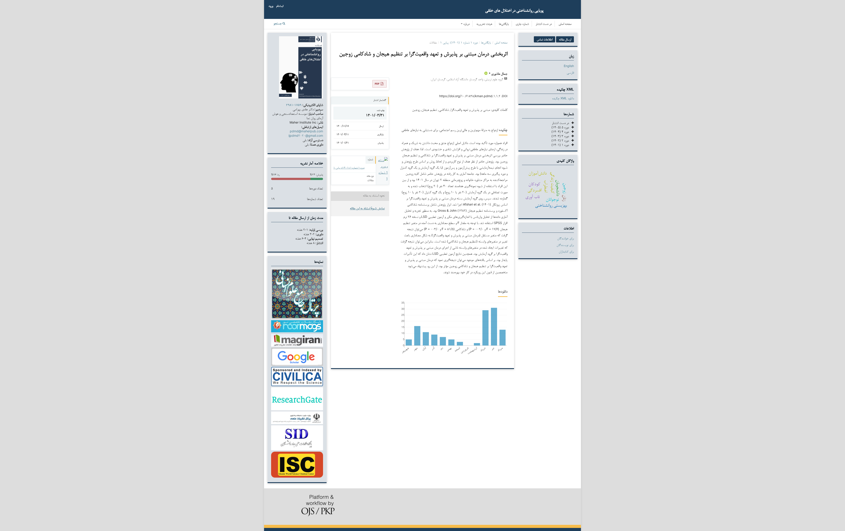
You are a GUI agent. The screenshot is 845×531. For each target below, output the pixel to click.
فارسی (570, 72)
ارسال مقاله (565, 39)
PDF (377, 83)
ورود (270, 6)
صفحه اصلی (564, 24)
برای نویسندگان (565, 245)
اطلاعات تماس (544, 39)
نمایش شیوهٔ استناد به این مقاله (367, 208)
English (569, 66)
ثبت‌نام (279, 6)
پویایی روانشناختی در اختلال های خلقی (514, 10)
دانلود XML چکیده (563, 98)
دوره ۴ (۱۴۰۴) (561, 131)
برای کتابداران (566, 251)
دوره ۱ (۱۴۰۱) (561, 145)
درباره (466, 24)
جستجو (278, 23)
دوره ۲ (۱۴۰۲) (561, 140)
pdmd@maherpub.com (306, 131)
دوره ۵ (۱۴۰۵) (561, 127)
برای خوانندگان (565, 238)
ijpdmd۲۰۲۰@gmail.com (305, 135)
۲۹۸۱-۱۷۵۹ (293, 105)
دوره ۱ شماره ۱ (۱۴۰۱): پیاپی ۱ (459, 42)
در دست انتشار (544, 24)
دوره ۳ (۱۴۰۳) (561, 136)
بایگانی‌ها (504, 24)
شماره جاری (522, 24)
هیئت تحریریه (484, 24)
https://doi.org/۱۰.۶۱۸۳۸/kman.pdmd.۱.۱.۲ (469, 96)
